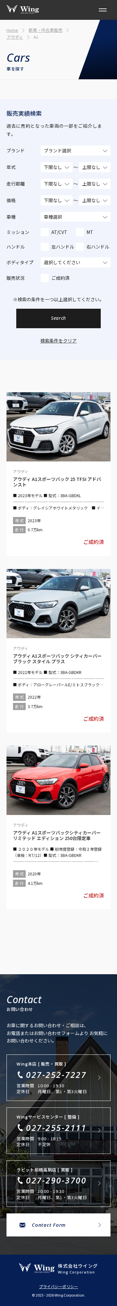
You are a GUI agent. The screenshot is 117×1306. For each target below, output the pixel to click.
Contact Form (49, 1225)
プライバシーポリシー (58, 1286)
